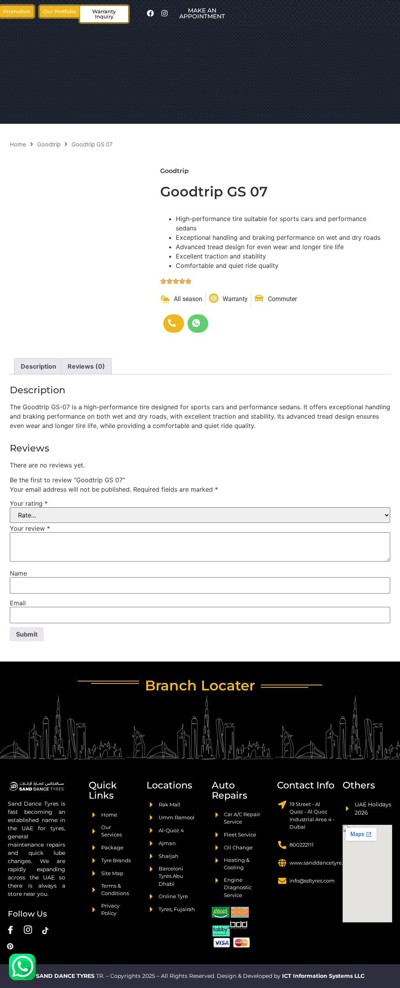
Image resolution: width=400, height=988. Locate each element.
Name (18, 573)
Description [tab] (38, 366)
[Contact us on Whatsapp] (22, 967)
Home (18, 144)
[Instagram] (164, 13)
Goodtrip (49, 144)
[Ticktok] (45, 930)
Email (18, 603)
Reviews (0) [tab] (86, 366)
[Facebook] (150, 13)
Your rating (29, 503)
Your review (30, 528)
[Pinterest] (10, 946)
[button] (59, 11)
